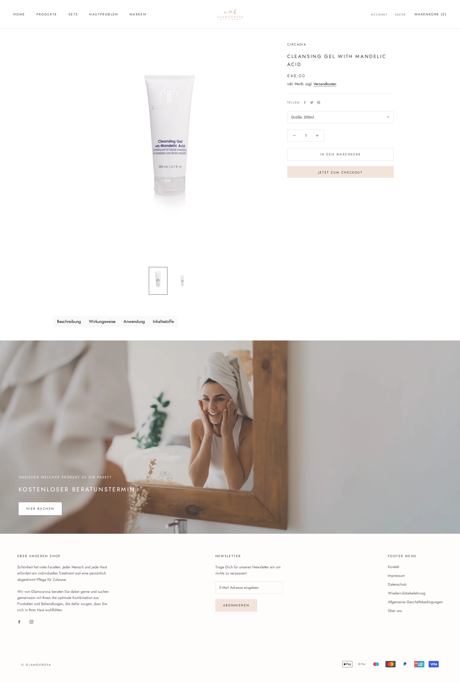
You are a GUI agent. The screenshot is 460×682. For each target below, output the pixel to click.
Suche (400, 15)
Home (19, 14)
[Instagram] (31, 621)
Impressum (396, 575)
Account (379, 15)
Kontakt (393, 566)
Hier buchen (40, 508)
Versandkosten (325, 84)
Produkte (46, 14)
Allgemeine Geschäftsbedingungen (415, 602)
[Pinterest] (318, 102)
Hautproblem (103, 14)
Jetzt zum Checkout (340, 172)
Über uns (395, 610)
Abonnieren (236, 605)
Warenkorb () (430, 14)
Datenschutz (397, 584)
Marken (138, 14)
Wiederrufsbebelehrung (406, 593)
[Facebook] (304, 102)
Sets (73, 14)
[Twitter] (311, 102)
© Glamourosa (36, 665)
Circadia (296, 44)
